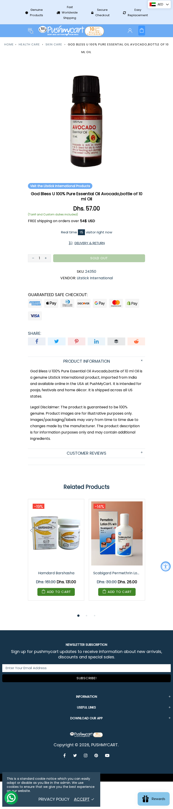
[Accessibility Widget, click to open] (166, 566)
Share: (34, 333)
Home (9, 44)
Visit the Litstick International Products (60, 186)
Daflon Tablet (60, 573)
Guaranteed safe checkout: (58, 294)
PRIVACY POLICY (54, 799)
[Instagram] (86, 755)
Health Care (29, 44)
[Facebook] (65, 755)
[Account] (130, 31)
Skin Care (54, 44)
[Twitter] (75, 755)
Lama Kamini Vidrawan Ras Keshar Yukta (121, 573)
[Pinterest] (96, 755)
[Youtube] (107, 755)
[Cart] (141, 31)
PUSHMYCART (71, 30)
